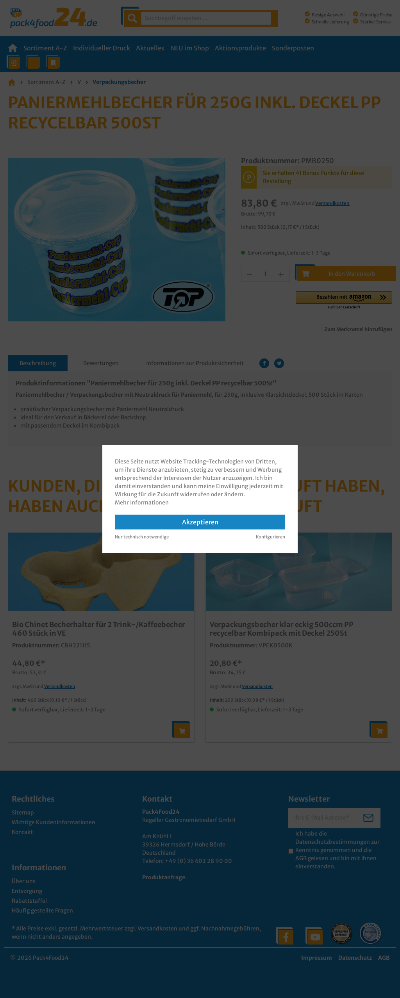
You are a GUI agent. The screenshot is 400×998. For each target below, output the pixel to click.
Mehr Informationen (142, 502)
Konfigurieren (270, 537)
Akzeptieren (200, 522)
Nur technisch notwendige (142, 537)
